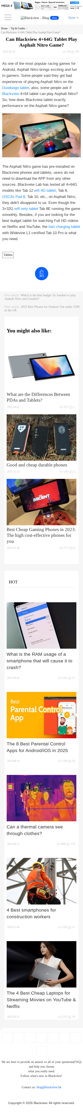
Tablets (8, 255)
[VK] (64, 1038)
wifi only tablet (26, 209)
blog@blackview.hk (49, 1087)
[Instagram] (41, 1038)
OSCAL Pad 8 (13, 197)
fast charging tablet (64, 227)
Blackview (10, 94)
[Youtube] (30, 1038)
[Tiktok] (76, 1038)
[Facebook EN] (7, 1038)
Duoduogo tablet (15, 88)
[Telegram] (41, 1051)
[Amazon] (53, 1038)
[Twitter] (19, 1038)
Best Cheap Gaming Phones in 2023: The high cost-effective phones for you (41, 535)
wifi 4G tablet (45, 190)
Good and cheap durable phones (37, 465)
